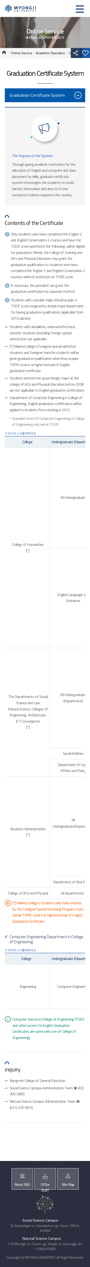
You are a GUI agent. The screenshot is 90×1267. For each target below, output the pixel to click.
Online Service (21, 52)
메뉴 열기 (79, 9)
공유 (75, 53)
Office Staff (45, 1186)
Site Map (68, 1184)
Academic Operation (50, 52)
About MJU (22, 1184)
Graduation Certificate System (37, 95)
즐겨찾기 (85, 53)
